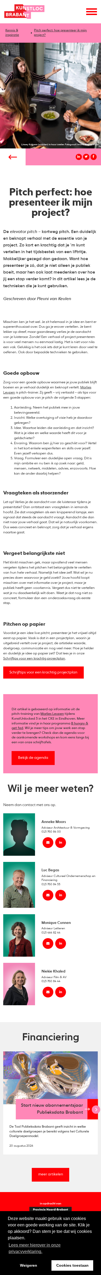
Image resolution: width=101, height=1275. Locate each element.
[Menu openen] (91, 11)
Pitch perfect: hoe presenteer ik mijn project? (60, 33)
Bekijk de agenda (33, 758)
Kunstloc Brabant (24, 11)
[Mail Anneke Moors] (48, 842)
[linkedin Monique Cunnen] (60, 943)
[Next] (96, 1109)
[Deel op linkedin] (79, 157)
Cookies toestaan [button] (72, 1265)
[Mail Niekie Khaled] (48, 992)
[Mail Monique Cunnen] (48, 943)
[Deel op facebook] (93, 157)
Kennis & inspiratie (12, 33)
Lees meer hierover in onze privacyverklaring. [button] (35, 1248)
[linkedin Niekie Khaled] (60, 992)
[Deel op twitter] (86, 157)
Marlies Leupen (52, 714)
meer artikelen (50, 1174)
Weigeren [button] (28, 1265)
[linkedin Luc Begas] (60, 895)
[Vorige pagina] (13, 156)
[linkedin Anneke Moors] (60, 842)
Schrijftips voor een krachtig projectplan (34, 658)
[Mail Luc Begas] (48, 895)
